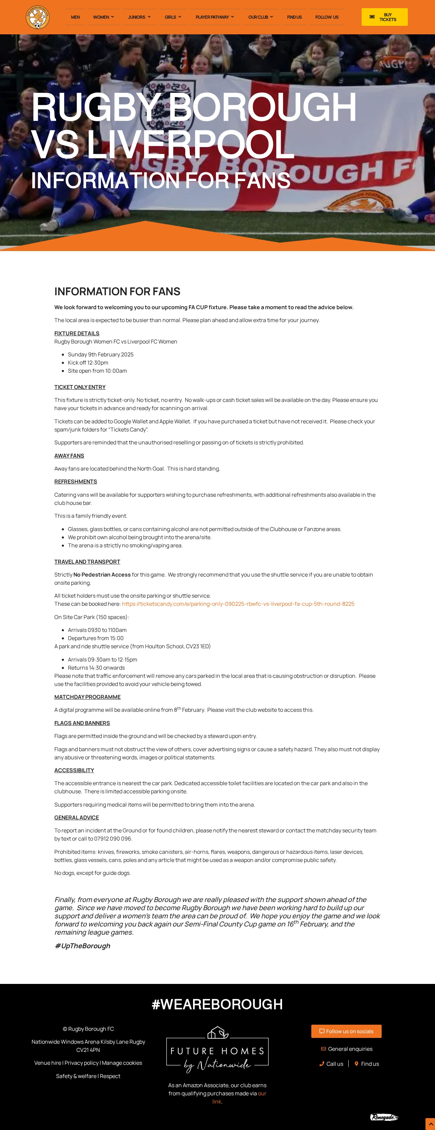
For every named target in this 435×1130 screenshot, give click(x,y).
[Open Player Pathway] (232, 17)
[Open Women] (112, 17)
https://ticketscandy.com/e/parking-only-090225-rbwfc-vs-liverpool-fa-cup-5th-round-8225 (238, 603)
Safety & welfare (76, 1076)
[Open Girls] (180, 17)
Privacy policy (82, 1062)
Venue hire (47, 1062)
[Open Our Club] (271, 17)
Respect (110, 1076)
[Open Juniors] (149, 17)
